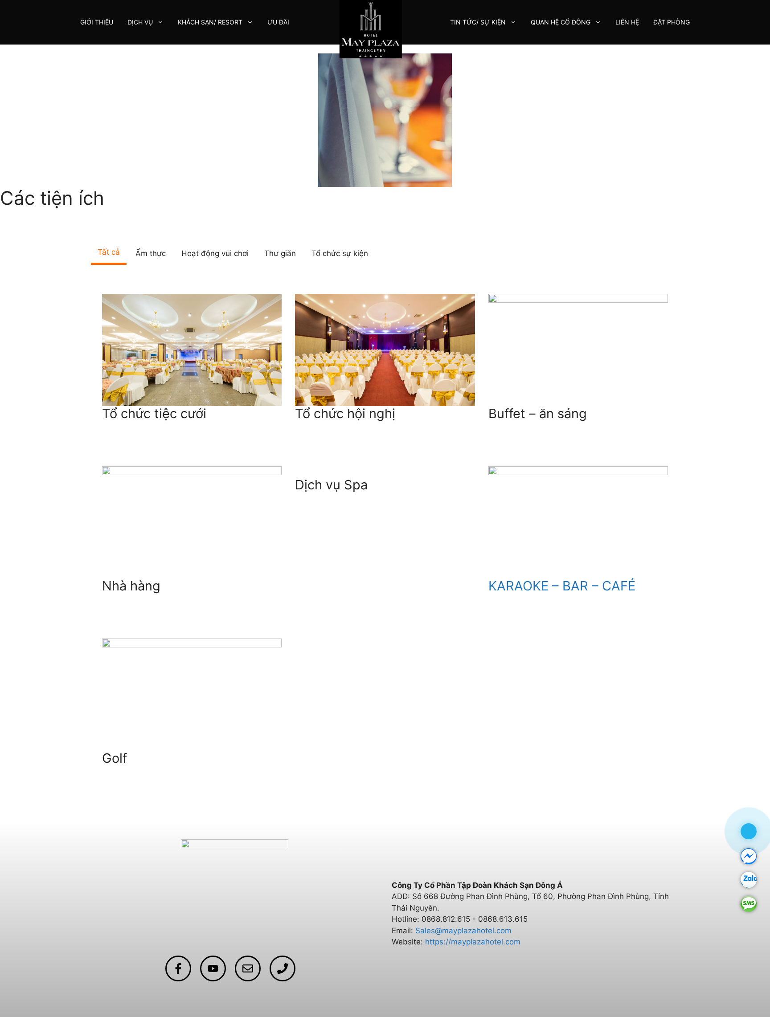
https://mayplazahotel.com (472, 941)
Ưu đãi (278, 22)
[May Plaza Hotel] (371, 28)
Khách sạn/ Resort (210, 22)
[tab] (109, 253)
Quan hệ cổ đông (560, 22)
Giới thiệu (96, 22)
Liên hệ (627, 22)
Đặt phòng (671, 22)
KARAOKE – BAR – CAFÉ (561, 586)
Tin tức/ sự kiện (478, 22)
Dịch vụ (140, 22)
